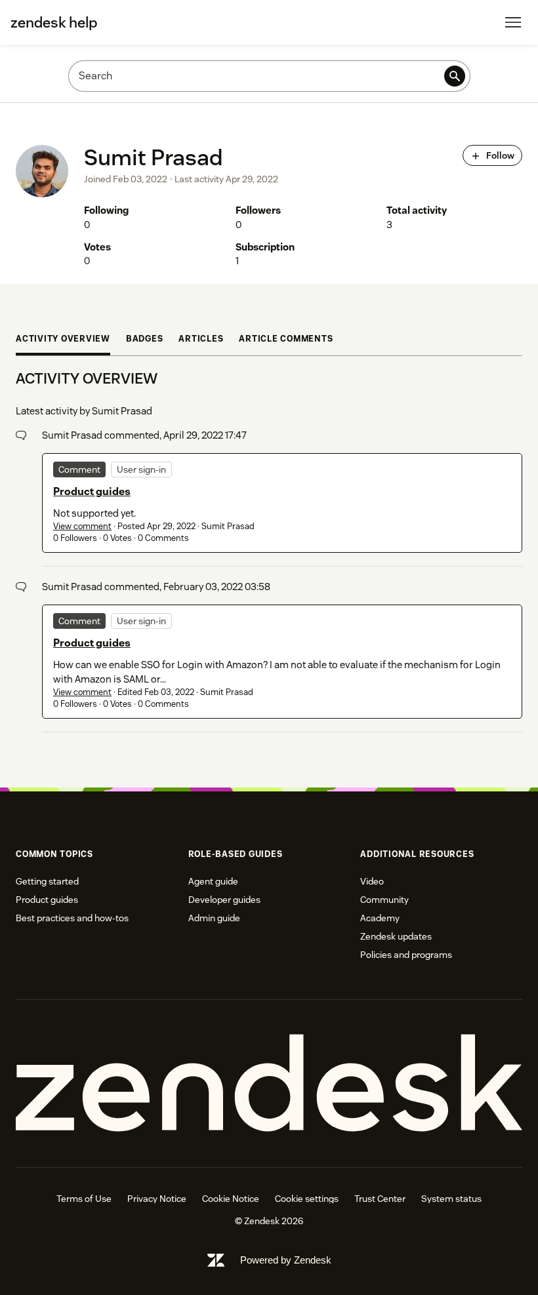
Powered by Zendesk (285, 1260)
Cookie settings (307, 1198)
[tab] (63, 340)
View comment (82, 526)
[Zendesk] (269, 1083)
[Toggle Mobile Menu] (513, 22)
